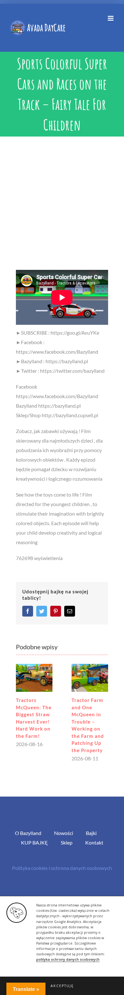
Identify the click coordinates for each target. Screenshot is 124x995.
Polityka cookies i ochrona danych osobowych (62, 868)
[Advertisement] (62, 202)
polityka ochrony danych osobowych (68, 959)
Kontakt (94, 842)
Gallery (34, 678)
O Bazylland (28, 833)
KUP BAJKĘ (34, 842)
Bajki (91, 833)
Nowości (63, 833)
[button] (62, 986)
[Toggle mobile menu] (111, 18)
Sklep (66, 842)
